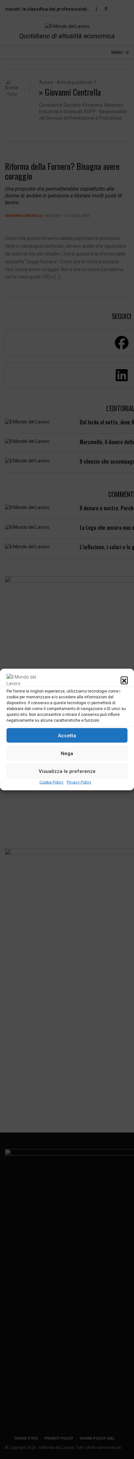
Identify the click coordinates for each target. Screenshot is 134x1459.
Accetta (67, 735)
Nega (67, 753)
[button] (124, 680)
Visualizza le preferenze (67, 771)
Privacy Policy (79, 782)
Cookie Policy (51, 782)
